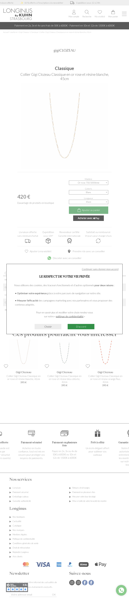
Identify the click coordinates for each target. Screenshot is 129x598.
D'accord (81, 326)
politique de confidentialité (70, 316)
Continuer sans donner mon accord (100, 269)
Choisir (48, 326)
